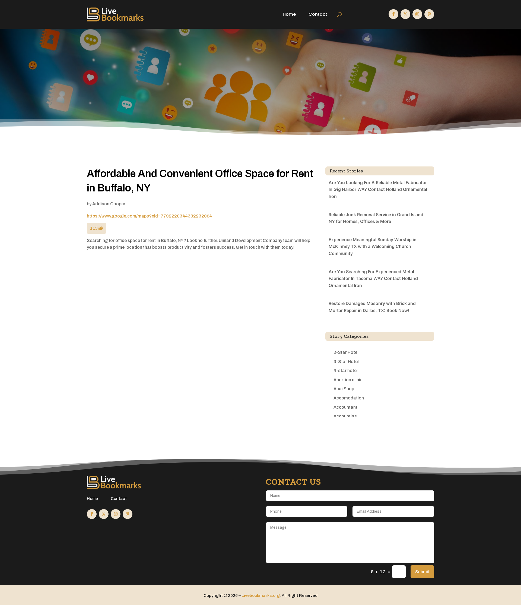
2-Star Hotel (345, 352)
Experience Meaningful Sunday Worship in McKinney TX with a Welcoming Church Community (373, 246)
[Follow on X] (405, 14)
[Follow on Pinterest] (429, 14)
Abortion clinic (348, 379)
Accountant (345, 407)
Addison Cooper (108, 203)
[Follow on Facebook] (393, 14)
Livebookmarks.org (261, 595)
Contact (318, 14)
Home (289, 14)
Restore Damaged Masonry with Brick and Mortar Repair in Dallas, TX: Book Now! (372, 307)
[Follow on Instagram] (417, 14)
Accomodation (348, 398)
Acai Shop (343, 388)
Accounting (345, 416)
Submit (422, 571)
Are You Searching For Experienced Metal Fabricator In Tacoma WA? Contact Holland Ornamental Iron (373, 278)
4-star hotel (345, 370)
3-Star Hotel (346, 361)
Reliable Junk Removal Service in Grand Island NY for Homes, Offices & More (376, 218)
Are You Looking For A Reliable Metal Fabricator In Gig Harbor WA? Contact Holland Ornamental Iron (378, 189)
